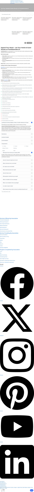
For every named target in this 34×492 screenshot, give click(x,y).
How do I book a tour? (7, 173)
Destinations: (4, 133)
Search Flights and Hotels (4, 258)
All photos (30, 42)
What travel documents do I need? (9, 169)
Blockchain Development (4, 229)
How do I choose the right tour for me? (10, 160)
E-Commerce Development (4, 220)
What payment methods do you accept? (10, 176)
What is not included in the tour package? (11, 182)
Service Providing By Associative (9, 233)
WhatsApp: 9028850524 (4, 247)
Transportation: (4, 143)
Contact (1, 245)
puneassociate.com (3, 483)
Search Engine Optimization (4, 223)
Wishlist (1, 240)
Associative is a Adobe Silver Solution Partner (7, 260)
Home (2, 10)
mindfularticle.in (2, 484)
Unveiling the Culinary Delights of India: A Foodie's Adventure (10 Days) (15, 122)
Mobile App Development (4, 221)
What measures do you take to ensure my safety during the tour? (15, 189)
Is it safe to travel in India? (8, 186)
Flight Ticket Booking (3, 254)
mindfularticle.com (3, 486)
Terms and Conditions (3, 234)
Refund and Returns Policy (4, 236)
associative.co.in (2, 482)
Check (32, 490)
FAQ (0, 253)
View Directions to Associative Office (6, 231)
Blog (1, 242)
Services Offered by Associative (9, 218)
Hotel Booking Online (3, 256)
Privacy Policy (2, 238)
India (4, 10)
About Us (1, 243)
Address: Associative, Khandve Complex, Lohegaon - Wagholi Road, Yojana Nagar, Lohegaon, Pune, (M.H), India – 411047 (16, 488)
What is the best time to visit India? (9, 163)
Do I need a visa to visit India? (8, 166)
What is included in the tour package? (10, 179)
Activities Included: (5, 137)
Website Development (3, 225)
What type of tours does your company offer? (11, 152)
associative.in (2, 481)
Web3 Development (3, 227)
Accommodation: (5, 140)
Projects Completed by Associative (10, 249)
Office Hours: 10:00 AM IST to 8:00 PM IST (7, 262)
